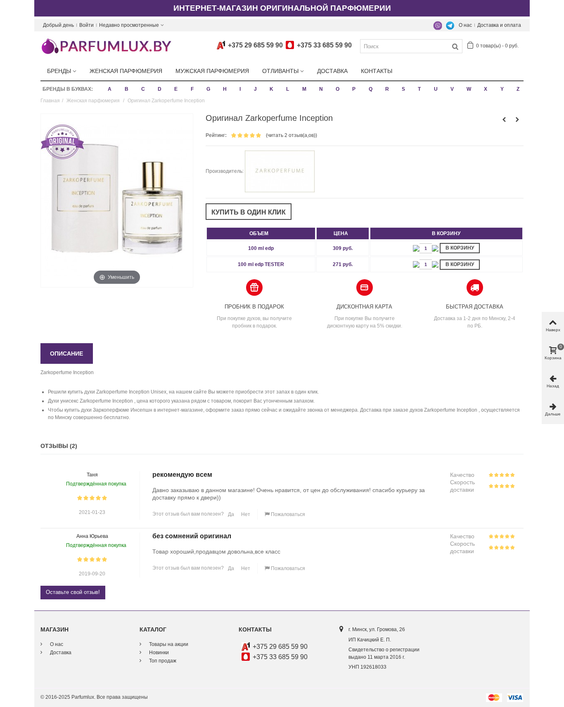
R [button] (387, 89)
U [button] (436, 89)
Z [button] (518, 89)
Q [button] (370, 89)
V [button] (452, 89)
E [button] (176, 89)
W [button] (469, 89)
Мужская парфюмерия (212, 71)
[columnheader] (260, 233)
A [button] (109, 89)
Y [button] (502, 89)
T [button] (419, 89)
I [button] (240, 89)
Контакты (376, 71)
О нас (465, 25)
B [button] (126, 89)
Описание (66, 353)
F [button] (192, 89)
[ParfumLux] (106, 46)
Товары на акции (168, 644)
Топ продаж (162, 661)
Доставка (332, 71)
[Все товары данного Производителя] (280, 171)
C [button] (143, 89)
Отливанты (280, 71)
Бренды (59, 71)
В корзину (460, 248)
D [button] (159, 89)
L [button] (287, 89)
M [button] (304, 89)
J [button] (255, 89)
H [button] (225, 89)
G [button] (208, 89)
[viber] (437, 25)
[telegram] (450, 25)
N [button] (321, 89)
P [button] (353, 89)
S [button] (403, 89)
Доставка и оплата (499, 25)
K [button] (271, 89)
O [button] (337, 89)
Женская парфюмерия (126, 71)
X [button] (485, 89)
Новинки (158, 652)
